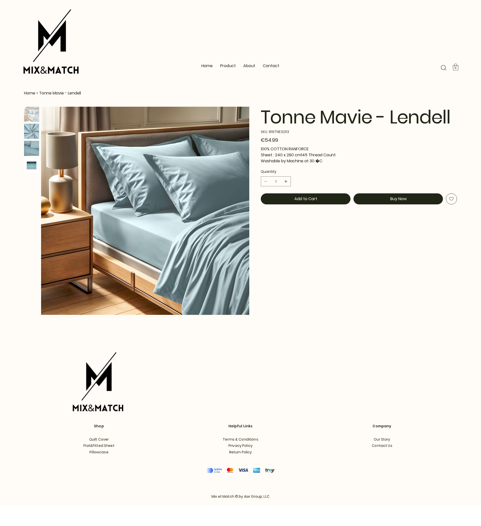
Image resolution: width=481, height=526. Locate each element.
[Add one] (286, 181)
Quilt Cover (99, 439)
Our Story (382, 439)
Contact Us (382, 445)
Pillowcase (98, 452)
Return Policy (240, 452)
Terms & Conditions (240, 439)
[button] (443, 67)
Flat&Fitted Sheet (98, 445)
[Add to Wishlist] (451, 198)
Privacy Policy (240, 445)
